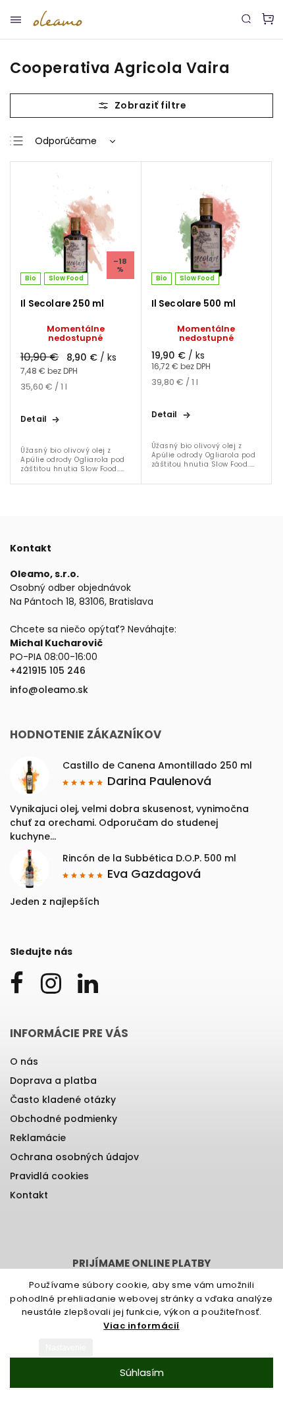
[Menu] (16, 20)
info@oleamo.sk (49, 689)
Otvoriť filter (141, 105)
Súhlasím (142, 1372)
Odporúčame (66, 140)
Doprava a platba (53, 1080)
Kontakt (29, 1195)
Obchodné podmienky (63, 1118)
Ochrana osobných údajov (74, 1156)
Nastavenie (65, 1347)
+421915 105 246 (48, 670)
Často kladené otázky (63, 1099)
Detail (33, 419)
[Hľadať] (246, 18)
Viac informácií (141, 1325)
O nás (24, 1061)
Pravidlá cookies (49, 1176)
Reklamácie (38, 1137)
